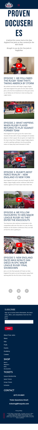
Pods (5, 345)
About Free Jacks (9, 335)
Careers (6, 354)
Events (6, 348)
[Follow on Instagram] (19, 291)
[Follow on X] (10, 291)
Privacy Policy (19, 410)
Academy (7, 351)
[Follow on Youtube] (19, 297)
